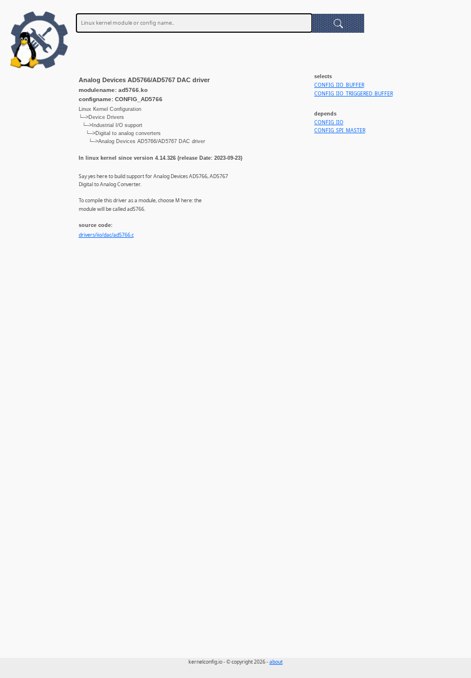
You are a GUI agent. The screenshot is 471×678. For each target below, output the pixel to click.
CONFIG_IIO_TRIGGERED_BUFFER (353, 93)
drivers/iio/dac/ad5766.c (106, 235)
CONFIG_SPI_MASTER (339, 130)
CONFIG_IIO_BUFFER (339, 85)
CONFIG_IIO (328, 122)
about (276, 661)
